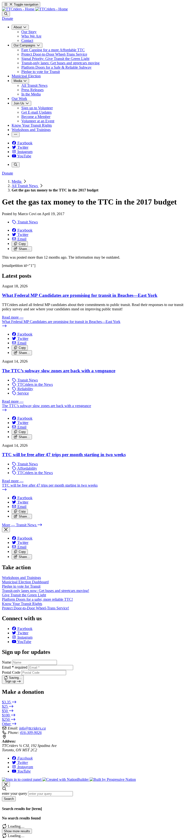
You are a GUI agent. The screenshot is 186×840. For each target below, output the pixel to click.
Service (22, 393)
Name (6, 662)
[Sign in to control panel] (22, 779)
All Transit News (25, 186)
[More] (16, 134)
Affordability (26, 468)
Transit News (27, 222)
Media (17, 181)
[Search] (6, 13)
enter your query (14, 793)
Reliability (24, 389)
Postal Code (11, 672)
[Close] (6, 529)
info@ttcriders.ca (32, 728)
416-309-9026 (31, 732)
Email (14, 667)
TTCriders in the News (34, 384)
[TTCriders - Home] (35, 9)
